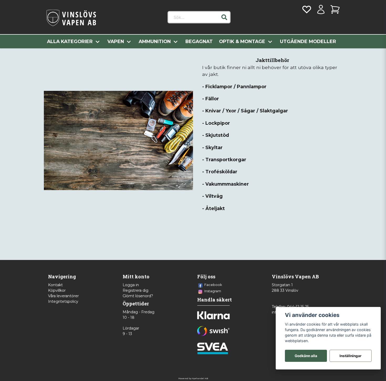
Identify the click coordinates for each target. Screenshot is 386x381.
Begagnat (199, 41)
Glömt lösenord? (138, 296)
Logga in (131, 285)
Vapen (115, 41)
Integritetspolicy (63, 301)
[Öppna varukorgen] (335, 9)
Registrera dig (135, 290)
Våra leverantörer (63, 296)
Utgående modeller (308, 41)
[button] (224, 17)
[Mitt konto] (321, 9)
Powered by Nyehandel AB (193, 378)
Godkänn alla (306, 356)
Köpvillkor (57, 290)
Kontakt (55, 285)
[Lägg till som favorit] (307, 9)
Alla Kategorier (70, 41)
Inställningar (351, 356)
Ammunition (155, 41)
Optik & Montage (242, 41)
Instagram (212, 291)
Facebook (213, 285)
